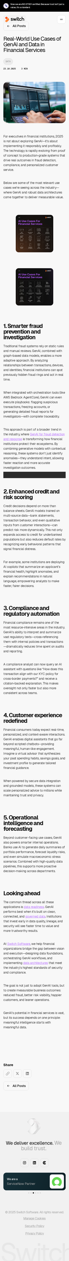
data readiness (34, 907)
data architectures (35, 963)
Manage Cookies (34, 1218)
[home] (13, 19)
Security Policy (34, 1226)
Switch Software (18, 944)
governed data (35, 916)
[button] (18, 1181)
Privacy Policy (34, 1233)
